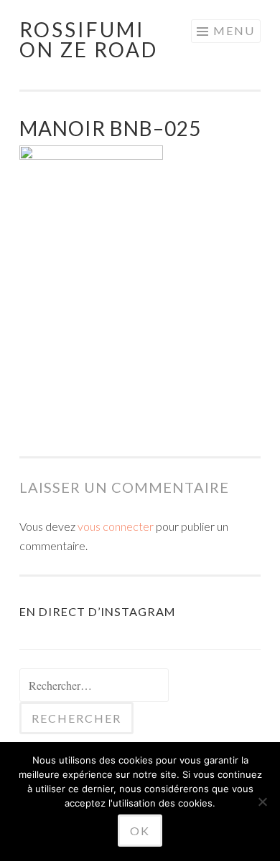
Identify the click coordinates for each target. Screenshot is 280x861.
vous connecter (116, 526)
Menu (234, 30)
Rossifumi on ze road (88, 39)
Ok (140, 830)
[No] (262, 801)
